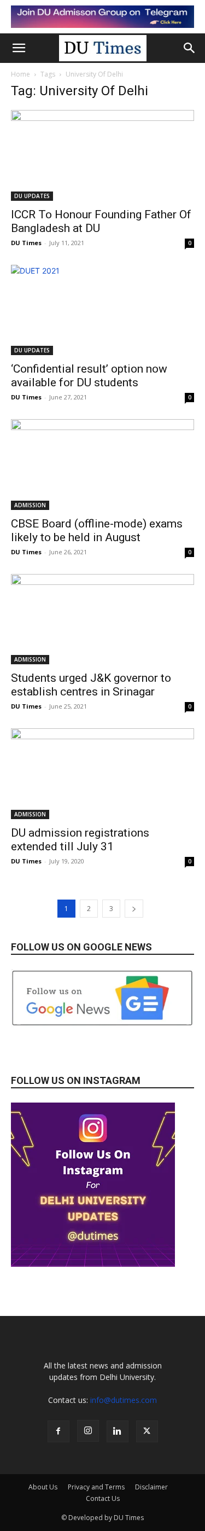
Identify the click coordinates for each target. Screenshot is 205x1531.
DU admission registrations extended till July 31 (80, 839)
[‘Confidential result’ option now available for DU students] (102, 310)
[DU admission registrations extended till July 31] (102, 773)
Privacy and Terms (96, 1487)
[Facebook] (58, 1431)
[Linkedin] (117, 1431)
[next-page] (134, 909)
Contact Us (103, 1498)
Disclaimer (151, 1487)
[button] (18, 48)
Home (20, 74)
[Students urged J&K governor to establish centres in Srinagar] (102, 619)
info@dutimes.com (123, 1400)
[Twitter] (147, 1431)
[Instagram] (88, 1431)
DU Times (26, 243)
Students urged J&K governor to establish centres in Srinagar (91, 684)
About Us (42, 1487)
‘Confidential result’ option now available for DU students (89, 375)
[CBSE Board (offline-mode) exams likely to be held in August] (102, 464)
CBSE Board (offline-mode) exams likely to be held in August (97, 530)
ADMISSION (30, 505)
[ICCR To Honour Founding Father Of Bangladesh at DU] (102, 155)
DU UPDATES (32, 196)
